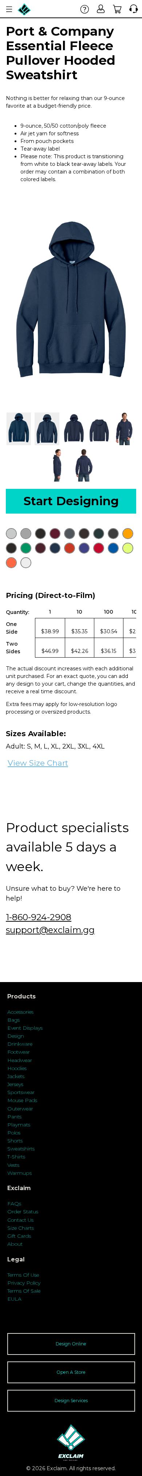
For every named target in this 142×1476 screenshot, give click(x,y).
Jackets (15, 1076)
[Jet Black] (11, 548)
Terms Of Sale (23, 1291)
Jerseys (15, 1084)
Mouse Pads (22, 1100)
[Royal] (113, 548)
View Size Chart (38, 762)
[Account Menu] (9, 9)
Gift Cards (19, 1236)
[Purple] (84, 548)
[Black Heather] (40, 533)
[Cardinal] (55, 533)
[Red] (98, 548)
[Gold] (127, 533)
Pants (14, 1116)
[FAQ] (84, 9)
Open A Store (71, 1372)
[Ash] (11, 533)
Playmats (18, 1124)
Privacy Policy (23, 1283)
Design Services (71, 1400)
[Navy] (55, 548)
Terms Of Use (23, 1275)
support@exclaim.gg (50, 930)
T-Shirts (16, 1156)
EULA (14, 1299)
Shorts (15, 1140)
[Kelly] (25, 548)
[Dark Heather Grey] (113, 533)
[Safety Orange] (11, 562)
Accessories (20, 1012)
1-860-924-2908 (38, 917)
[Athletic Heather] (25, 533)
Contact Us (20, 1220)
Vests (13, 1165)
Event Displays (25, 1028)
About (15, 1244)
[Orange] (69, 548)
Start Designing (71, 501)
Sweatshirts (21, 1148)
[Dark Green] (98, 533)
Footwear (18, 1052)
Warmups (19, 1173)
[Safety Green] (127, 548)
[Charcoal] (69, 533)
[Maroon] (40, 548)
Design (15, 1036)
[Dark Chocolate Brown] (84, 533)
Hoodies (17, 1068)
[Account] (101, 8)
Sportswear (21, 1092)
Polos (13, 1132)
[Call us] (132, 8)
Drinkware (19, 1044)
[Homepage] (24, 9)
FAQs (14, 1203)
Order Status (22, 1211)
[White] (25, 562)
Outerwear (20, 1108)
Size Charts (20, 1228)
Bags (13, 1020)
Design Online (71, 1344)
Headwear (19, 1060)
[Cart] (117, 9)
